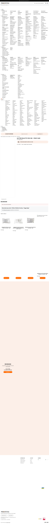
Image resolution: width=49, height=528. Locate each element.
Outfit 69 (21, 100)
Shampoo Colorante (5, 42)
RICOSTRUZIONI (43, 37)
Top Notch (27, 65)
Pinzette (19, 67)
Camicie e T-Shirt (4, 18)
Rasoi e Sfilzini (43, 33)
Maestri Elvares (7, 109)
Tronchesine (43, 63)
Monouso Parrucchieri (20, 17)
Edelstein (43, 107)
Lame (42, 31)
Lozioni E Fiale (12, 25)
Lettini (19, 11)
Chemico (21, 106)
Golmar (14, 106)
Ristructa (35, 123)
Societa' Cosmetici (30, 115)
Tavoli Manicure (35, 11)
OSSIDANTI (19, 41)
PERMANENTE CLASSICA (28, 20)
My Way (35, 112)
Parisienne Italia (36, 120)
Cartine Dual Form (5, 59)
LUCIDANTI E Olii (43, 23)
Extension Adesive (5, 51)
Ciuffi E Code (4, 50)
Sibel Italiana (7, 108)
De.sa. (13, 107)
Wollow (14, 124)
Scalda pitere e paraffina (12, 76)
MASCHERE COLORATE (13, 41)
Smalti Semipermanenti (36, 58)
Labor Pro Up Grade (30, 107)
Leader (21, 113)
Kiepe (28, 106)
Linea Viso (4, 95)
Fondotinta (19, 83)
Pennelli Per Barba (20, 43)
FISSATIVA (11, 30)
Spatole (3, 85)
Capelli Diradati (4, 49)
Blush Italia (35, 59)
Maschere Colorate (5, 38)
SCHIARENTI (12, 33)
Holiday (28, 125)
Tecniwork (27, 64)
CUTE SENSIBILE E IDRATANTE (36, 26)
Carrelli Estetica (5, 14)
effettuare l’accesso (6, 210)
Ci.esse (28, 103)
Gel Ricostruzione (5, 65)
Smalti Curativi (28, 63)
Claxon (43, 120)
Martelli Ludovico (29, 120)
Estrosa (34, 60)
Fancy (13, 117)
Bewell (14, 113)
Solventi (42, 59)
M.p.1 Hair (21, 123)
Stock (2, 126)
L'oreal (28, 122)
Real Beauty (22, 112)
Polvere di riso (20, 91)
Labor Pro (43, 103)
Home (1, 136)
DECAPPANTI (12, 18)
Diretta (3, 35)
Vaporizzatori (43, 11)
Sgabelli (27, 11)
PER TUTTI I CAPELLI (13, 42)
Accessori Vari (4, 11)
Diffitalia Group (44, 102)
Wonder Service (7, 123)
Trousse (19, 96)
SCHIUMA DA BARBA (5, 30)
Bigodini (19, 29)
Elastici (19, 35)
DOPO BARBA (4, 28)
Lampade (11, 57)
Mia (3, 229)
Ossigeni (19, 40)
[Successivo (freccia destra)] (47, 264)
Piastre (27, 39)
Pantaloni (3, 22)
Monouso (3, 97)
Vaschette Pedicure (44, 12)
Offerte (2, 9)
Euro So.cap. (14, 103)
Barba (3, 27)
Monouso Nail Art (20, 60)
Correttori (19, 80)
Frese (11, 67)
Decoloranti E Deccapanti (12, 17)
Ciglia (3, 87)
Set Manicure (20, 70)
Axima (28, 105)
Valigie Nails (19, 63)
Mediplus (6, 121)
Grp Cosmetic (44, 109)
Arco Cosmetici (44, 106)
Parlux (28, 101)
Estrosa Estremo (28, 59)
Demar (14, 109)
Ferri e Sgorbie (4, 62)
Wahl (20, 104)
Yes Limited (7, 114)
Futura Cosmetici (37, 124)
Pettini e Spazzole (28, 23)
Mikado (6, 116)
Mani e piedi (2, 56)
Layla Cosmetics (22, 105)
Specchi (27, 12)
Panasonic (7, 101)
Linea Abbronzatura (5, 90)
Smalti (27, 57)
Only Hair (6, 117)
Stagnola (19, 25)
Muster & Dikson (44, 119)
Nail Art (19, 57)
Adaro (13, 123)
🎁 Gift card (2, 98)
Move (6, 119)
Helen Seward (36, 125)
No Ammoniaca (4, 39)
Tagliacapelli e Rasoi (44, 30)
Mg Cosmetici (36, 105)
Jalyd (13, 115)
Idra (13, 102)
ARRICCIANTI (43, 19)
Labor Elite (21, 116)
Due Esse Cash (22, 121)
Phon (26, 32)
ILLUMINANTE (20, 85)
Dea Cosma (14, 121)
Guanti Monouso (20, 22)
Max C (6, 124)
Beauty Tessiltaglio (30, 100)
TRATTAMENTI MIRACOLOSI (43, 39)
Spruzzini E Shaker (20, 37)
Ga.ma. (6, 125)
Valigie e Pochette (20, 97)
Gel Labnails (4, 68)
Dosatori (19, 34)
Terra (18, 95)
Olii (18, 65)
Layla (26, 60)
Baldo (21, 101)
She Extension (22, 125)
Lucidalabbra (20, 86)
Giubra (14, 108)
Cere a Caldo (4, 77)
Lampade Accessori (13, 58)
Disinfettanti (43, 58)
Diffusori (27, 31)
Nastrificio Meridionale (21, 120)
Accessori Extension (5, 48)
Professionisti (3, 127)
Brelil (42, 121)
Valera (21, 115)
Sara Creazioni (15, 105)
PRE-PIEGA (42, 25)
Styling (42, 16)
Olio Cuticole (20, 66)
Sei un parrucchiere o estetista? (39, 3)
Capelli (2, 15)
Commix (43, 114)
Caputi (43, 116)
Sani (6, 122)
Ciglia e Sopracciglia (5, 86)
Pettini (27, 24)
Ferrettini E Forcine (21, 36)
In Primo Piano (7, 102)
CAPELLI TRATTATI (13, 39)
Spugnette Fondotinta (21, 94)
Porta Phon (27, 33)
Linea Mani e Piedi (13, 62)
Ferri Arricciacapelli (28, 38)
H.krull (21, 107)
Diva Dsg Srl (21, 103)
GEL (41, 21)
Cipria (19, 78)
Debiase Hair (22, 124)
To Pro (6, 118)
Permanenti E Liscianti (28, 17)
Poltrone (19, 13)
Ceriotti (14, 104)
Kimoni (3, 20)
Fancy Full (6, 103)
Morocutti (28, 112)
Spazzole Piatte (28, 26)
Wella (28, 113)
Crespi (19, 32)
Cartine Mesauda (5, 60)
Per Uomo (3, 40)
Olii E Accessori (43, 32)
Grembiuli (3, 19)
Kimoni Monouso (20, 23)
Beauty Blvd (29, 124)
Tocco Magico (29, 114)
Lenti (11, 13)
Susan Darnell (44, 112)
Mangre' (34, 64)
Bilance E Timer (20, 30)
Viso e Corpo (4, 136)
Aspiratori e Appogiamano (12, 66)
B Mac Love (7, 115)
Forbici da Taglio (12, 23)
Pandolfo (6, 110)
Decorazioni (19, 59)
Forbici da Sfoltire (12, 22)
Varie (18, 26)
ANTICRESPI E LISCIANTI (43, 18)
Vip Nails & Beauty (36, 73)
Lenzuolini (3, 80)
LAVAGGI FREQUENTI (36, 27)
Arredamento (2, 10)
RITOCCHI (3, 41)
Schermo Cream (7, 104)
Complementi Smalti (29, 58)
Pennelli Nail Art (20, 61)
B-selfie (21, 102)
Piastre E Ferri (28, 36)
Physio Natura (36, 107)
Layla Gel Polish (35, 62)
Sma (42, 110)
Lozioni (3, 37)
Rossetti (19, 93)
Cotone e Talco (20, 21)
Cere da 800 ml (4, 78)
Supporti (11, 48)
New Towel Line (29, 108)
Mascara (19, 87)
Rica (35, 102)
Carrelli (3, 12)
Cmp (35, 122)
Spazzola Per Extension (29, 25)
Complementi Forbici (13, 21)
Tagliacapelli (43, 34)
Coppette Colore (20, 31)
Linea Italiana (15, 119)
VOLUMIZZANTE (35, 33)
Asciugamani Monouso (21, 18)
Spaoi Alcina (29, 116)
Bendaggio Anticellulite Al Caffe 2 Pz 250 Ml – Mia (6, 227)
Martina (21, 118)
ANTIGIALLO (12, 36)
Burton (35, 100)
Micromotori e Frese (13, 64)
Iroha (35, 101)
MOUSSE (42, 24)
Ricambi (27, 34)
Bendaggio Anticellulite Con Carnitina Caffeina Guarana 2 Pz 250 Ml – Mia (18, 228)
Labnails (35, 110)
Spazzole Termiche (28, 28)
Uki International (29, 102)
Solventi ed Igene (44, 57)
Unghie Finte (20, 62)
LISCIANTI (11, 40)
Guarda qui (8, 372)
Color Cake (19, 79)
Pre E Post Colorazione (28, 43)
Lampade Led (12, 59)
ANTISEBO (11, 28)
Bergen (43, 118)
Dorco (6, 112)
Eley (27, 117)
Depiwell (35, 121)
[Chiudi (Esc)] (48, 1)
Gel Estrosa (4, 67)
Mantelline (3, 21)
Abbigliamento (4, 16)
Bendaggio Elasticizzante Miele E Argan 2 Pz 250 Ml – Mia (42, 274)
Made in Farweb (8, 522)
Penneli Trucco (20, 90)
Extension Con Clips (5, 53)
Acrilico (3, 66)
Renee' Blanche (36, 103)
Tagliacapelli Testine (44, 35)
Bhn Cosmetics (44, 113)
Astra (21, 109)
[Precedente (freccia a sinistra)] (1, 264)
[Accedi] (46, 3)
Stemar (35, 119)
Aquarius (14, 114)
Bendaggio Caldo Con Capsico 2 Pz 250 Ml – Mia (30, 227)
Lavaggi (11, 12)
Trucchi (19, 75)
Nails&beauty (36, 104)
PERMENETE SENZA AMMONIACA (29, 22)
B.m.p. (28, 104)
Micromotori (12, 68)
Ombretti (19, 89)
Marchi (2, 99)
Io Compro (14, 125)
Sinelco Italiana (36, 118)
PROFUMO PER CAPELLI (43, 27)
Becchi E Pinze (20, 28)
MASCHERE (35, 36)
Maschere (11, 35)
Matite (19, 88)
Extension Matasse (5, 55)
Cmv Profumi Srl (15, 110)
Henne (3, 36)
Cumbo (21, 114)
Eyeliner (19, 81)
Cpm (42, 108)
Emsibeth (43, 105)
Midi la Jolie (35, 66)
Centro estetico (4, 129)
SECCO (34, 31)
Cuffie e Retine (20, 33)
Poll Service (36, 109)
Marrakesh (36, 108)
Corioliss (6, 106)
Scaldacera (4, 84)
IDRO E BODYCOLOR (21, 84)
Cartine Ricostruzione (4, 58)
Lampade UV (12, 60)
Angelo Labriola (7, 100)
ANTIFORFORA (12, 27)
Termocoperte (35, 12)
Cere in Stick (4, 79)
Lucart (28, 110)
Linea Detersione (5, 93)
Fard (18, 82)
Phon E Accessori (28, 30)
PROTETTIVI (27, 44)
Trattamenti (43, 36)
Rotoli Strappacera (5, 83)
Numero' (43, 117)
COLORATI (11, 29)
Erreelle (14, 116)
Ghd (6, 105)
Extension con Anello (5, 52)
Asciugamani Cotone (5, 17)
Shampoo (34, 16)
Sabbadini (14, 100)
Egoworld (14, 101)
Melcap (35, 116)
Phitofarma (36, 113)
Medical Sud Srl (22, 108)
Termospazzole (28, 29)
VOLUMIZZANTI (12, 44)
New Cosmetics (44, 104)
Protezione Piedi (43, 61)
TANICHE (34, 32)
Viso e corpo (2, 74)
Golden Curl (7, 120)
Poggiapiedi (20, 12)
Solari (34, 35)
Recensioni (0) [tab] (3, 199)
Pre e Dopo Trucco (20, 92)
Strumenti (42, 60)
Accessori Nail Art (20, 58)
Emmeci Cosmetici (37, 117)
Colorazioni (4, 32)
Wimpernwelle (29, 119)
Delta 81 (14, 120)
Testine (11, 47)
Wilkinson (21, 110)
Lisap (13, 118)
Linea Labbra (4, 94)
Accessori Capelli (5, 24)
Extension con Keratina (5, 54)
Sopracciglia (4, 88)
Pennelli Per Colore (21, 45)
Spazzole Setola (28, 27)
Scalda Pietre (12, 77)
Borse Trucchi (20, 76)
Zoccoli (3, 23)
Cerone (19, 77)
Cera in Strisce (4, 76)
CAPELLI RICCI (35, 21)
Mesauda (27, 61)
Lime (11, 61)
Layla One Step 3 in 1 (36, 63)
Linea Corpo (4, 91)
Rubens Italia (7, 107)
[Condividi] (46, 1)
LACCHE (42, 22)
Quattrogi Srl (14, 112)
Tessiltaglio (14, 122)
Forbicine (3, 63)
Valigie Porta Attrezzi (36, 13)
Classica (3, 33)
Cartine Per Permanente (20, 20)
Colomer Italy (36, 115)
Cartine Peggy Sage (5, 61)
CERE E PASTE (43, 20)
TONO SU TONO (4, 43)
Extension (4, 47)
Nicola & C (43, 100)
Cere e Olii (4, 75)
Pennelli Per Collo (20, 44)
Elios (6, 113)
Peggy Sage (27, 62)
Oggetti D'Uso (20, 27)
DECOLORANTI (12, 19)
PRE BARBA (4, 29)
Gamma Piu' (21, 117)
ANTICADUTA (12, 26)
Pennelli (19, 42)
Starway (35, 106)
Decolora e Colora (5, 34)
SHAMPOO (35, 37)
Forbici (11, 20)
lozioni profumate (12, 31)
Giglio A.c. (28, 109)
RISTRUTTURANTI (12, 32)
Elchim (21, 122)
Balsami (3, 45)
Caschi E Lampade (13, 11)
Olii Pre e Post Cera (5, 82)
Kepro (42, 101)
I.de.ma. (43, 115)
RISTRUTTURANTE (36, 30)
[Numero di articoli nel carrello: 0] (47, 3)
